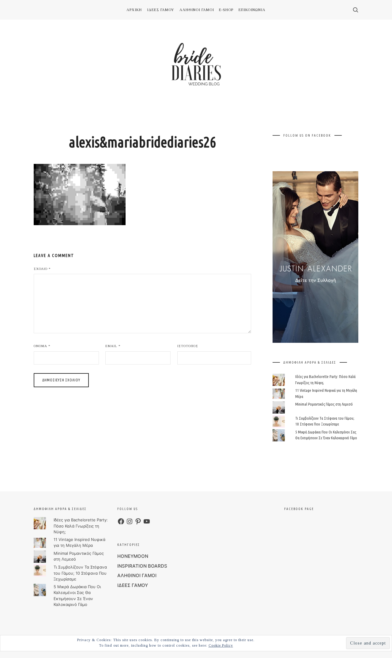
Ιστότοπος (187, 346)
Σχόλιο (42, 268)
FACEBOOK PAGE (299, 509)
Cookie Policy (221, 645)
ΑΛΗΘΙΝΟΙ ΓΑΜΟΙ (136, 575)
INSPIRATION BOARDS (142, 566)
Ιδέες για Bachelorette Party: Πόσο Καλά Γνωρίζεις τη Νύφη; (81, 525)
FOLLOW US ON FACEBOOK (307, 135)
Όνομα (42, 346)
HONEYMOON (132, 556)
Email (113, 346)
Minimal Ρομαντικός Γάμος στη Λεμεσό (324, 404)
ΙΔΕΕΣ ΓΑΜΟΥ (132, 585)
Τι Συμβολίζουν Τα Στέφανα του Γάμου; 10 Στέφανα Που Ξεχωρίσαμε (80, 573)
